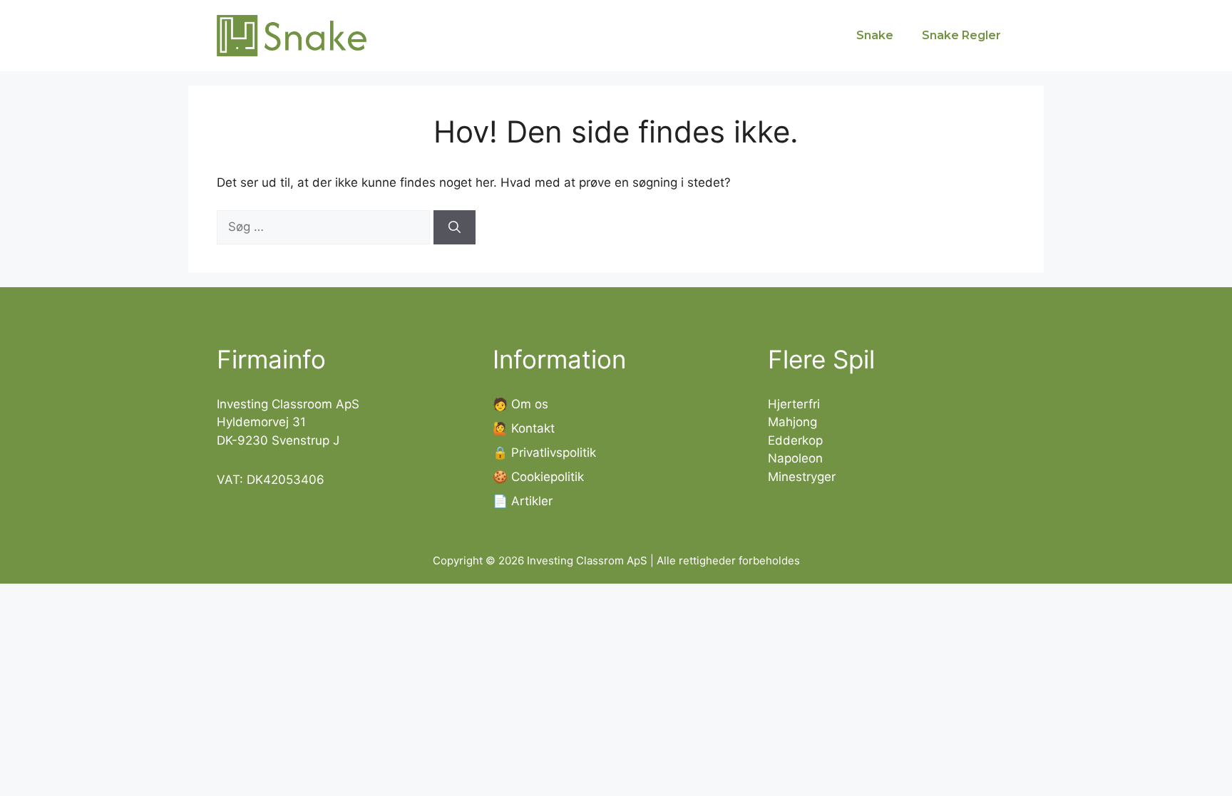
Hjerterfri (794, 404)
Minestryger (802, 477)
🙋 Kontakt (524, 428)
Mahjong (792, 422)
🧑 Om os (520, 404)
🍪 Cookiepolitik (538, 477)
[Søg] (454, 227)
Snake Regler (961, 35)
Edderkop (795, 440)
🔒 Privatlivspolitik (544, 452)
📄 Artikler (523, 501)
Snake (874, 35)
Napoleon (795, 458)
